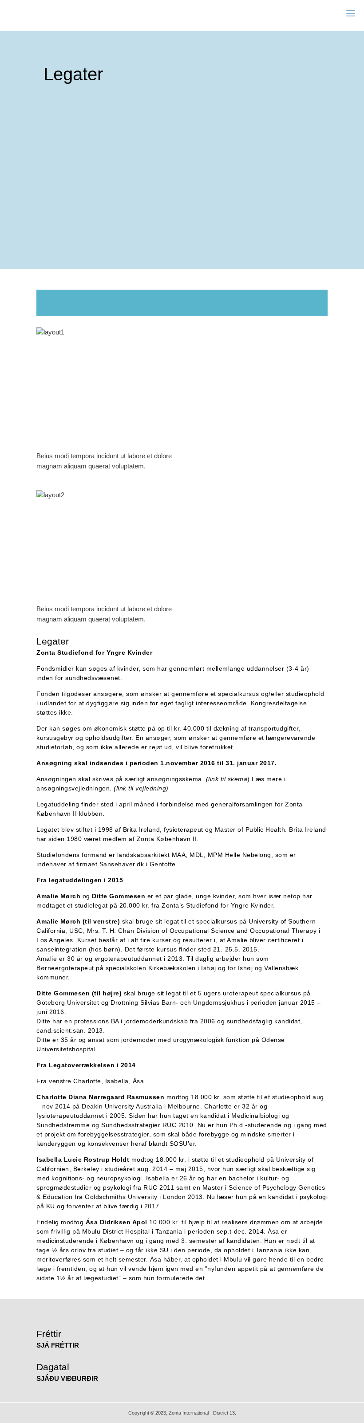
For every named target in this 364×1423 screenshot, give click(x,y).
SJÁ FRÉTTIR (57, 1345)
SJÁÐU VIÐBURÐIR (67, 1378)
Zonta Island (38, 13)
